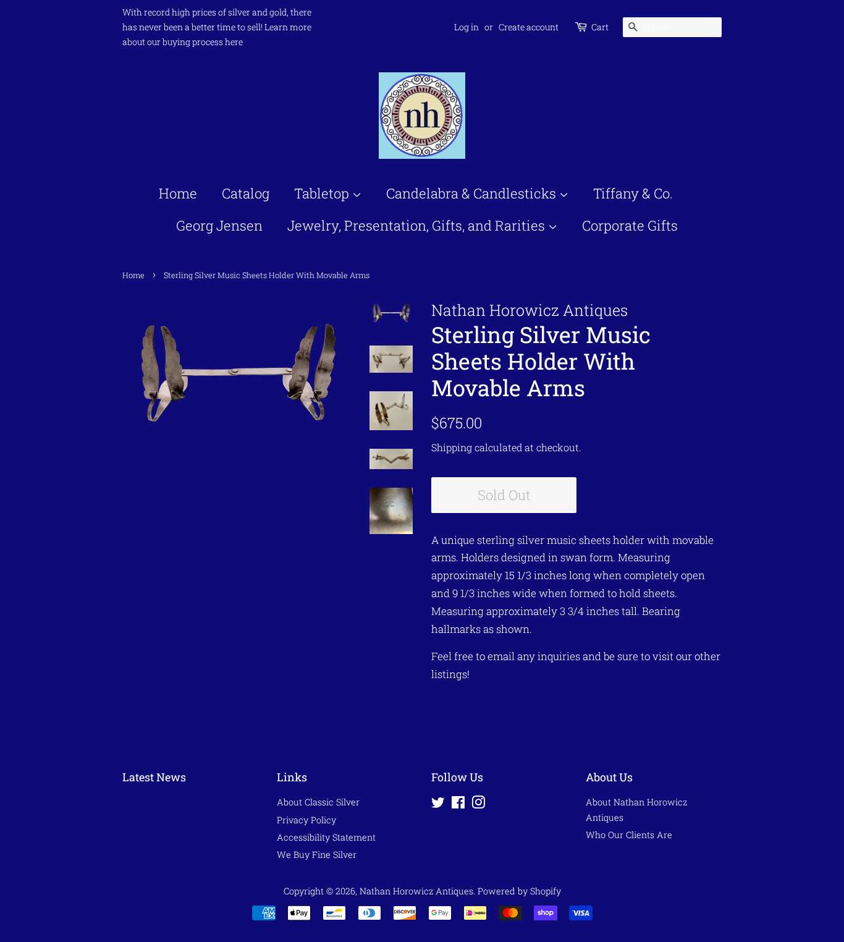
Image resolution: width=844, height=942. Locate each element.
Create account (529, 27)
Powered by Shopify (519, 891)
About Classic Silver (318, 802)
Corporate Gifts (630, 225)
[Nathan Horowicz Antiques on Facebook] (458, 804)
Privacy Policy (306, 820)
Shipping (451, 447)
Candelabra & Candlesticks (472, 193)
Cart (600, 27)
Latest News (154, 777)
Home (178, 193)
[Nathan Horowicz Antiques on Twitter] (438, 804)
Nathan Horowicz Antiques (416, 891)
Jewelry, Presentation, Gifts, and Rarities (417, 225)
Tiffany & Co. (633, 193)
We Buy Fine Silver (317, 854)
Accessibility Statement (326, 837)
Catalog (245, 193)
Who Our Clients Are (629, 835)
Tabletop (323, 193)
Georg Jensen (219, 225)
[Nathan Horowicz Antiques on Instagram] (478, 804)
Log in (466, 27)
